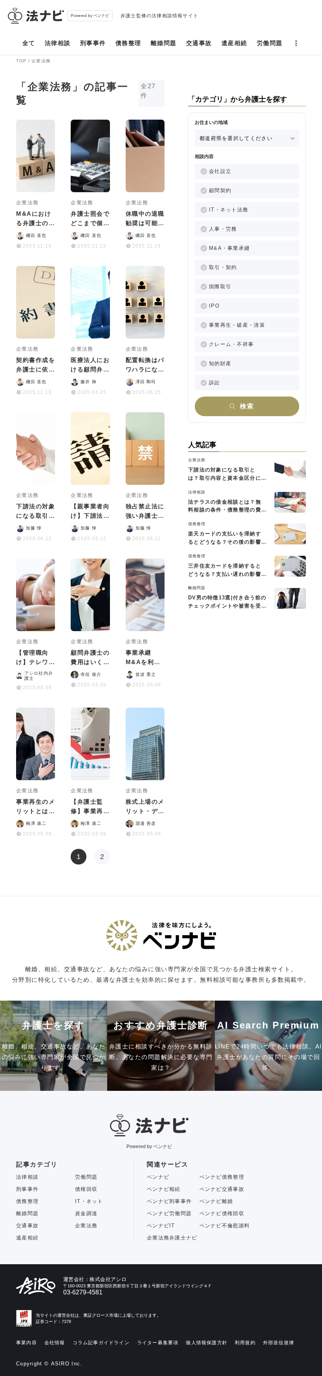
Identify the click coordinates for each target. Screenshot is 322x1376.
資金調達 (86, 1213)
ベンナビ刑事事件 (169, 1201)
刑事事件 (93, 43)
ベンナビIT (161, 1226)
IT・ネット (89, 1201)
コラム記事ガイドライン (101, 1342)
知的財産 (220, 363)
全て (28, 43)
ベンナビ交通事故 (221, 1189)
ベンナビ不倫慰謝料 (224, 1226)
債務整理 (128, 43)
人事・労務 (223, 229)
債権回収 (86, 1189)
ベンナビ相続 (164, 1189)
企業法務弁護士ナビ (172, 1238)
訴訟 (214, 383)
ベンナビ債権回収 (221, 1213)
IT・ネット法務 (228, 210)
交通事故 (199, 43)
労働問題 (270, 43)
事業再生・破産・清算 (237, 325)
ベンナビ (158, 1177)
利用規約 (245, 1342)
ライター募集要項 (158, 1342)
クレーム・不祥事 (231, 344)
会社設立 (220, 171)
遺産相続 (234, 43)
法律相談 (58, 43)
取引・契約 (223, 267)
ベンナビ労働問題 (169, 1213)
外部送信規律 (278, 1342)
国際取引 (220, 286)
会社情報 (54, 1342)
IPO (214, 306)
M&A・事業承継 (229, 248)
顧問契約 (220, 190)
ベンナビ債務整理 (221, 1177)
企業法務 (86, 1226)
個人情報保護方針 (206, 1342)
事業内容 (26, 1342)
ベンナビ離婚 (216, 1201)
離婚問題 (164, 43)
